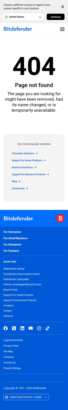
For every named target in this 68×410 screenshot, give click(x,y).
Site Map (8, 351)
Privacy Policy (10, 345)
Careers (7, 310)
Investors (8, 305)
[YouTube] (31, 328)
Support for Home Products (18, 295)
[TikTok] (47, 328)
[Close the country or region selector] (63, 6)
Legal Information (13, 340)
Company (8, 357)
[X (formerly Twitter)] (14, 328)
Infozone (8, 316)
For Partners (11, 250)
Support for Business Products (20, 300)
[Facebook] (5, 328)
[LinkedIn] (22, 328)
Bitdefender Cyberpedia (16, 279)
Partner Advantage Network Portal (22, 284)
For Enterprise (12, 244)
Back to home (34, 123)
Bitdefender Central (13, 268)
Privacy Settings (12, 368)
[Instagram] (39, 328)
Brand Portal (10, 289)
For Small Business (15, 238)
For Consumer (12, 232)
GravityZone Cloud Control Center (21, 274)
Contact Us (9, 362)
